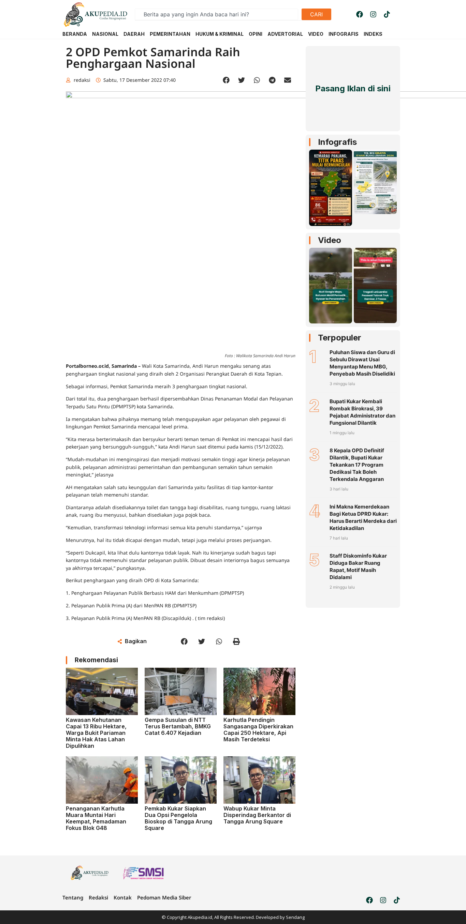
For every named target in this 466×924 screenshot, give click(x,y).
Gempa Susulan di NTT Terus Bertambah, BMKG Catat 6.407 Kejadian (178, 726)
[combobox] (216, 14)
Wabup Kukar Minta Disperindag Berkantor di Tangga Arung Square (257, 815)
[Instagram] (373, 14)
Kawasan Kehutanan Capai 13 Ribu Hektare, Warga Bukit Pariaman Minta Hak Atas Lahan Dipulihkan (96, 732)
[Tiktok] (387, 14)
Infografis (337, 142)
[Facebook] (359, 14)
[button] (226, 80)
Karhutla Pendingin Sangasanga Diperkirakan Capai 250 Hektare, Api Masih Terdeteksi (258, 729)
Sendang (295, 917)
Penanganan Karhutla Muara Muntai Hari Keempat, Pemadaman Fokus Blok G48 (96, 818)
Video (329, 240)
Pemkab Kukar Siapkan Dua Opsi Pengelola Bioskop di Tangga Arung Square (178, 818)
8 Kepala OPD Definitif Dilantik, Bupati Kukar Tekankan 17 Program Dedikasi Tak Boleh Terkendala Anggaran (357, 464)
